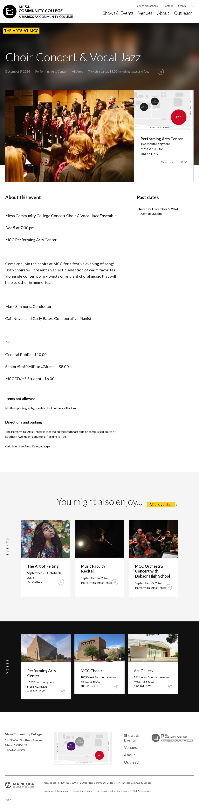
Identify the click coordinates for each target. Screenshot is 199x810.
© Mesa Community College (97, 782)
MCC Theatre (93, 670)
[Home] (38, 11)
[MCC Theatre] (71, 748)
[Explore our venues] (83, 764)
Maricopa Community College (135, 782)
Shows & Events (118, 13)
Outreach (183, 13)
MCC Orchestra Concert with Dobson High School (152, 571)
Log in (8, 799)
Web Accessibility (142, 790)
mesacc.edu (50, 782)
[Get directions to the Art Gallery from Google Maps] (170, 687)
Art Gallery (143, 670)
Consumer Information (56, 790)
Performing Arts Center (51, 71)
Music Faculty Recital (93, 568)
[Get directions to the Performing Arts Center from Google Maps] (63, 692)
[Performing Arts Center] (103, 758)
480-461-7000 (68, 782)
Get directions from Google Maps (27, 446)
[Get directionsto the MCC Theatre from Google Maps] (116, 687)
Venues (145, 13)
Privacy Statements (82, 790)
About (163, 13)
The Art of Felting (43, 566)
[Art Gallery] (82, 743)
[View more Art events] (61, 582)
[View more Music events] (161, 72)
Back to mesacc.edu (147, 5)
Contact (168, 5)
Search (182, 5)
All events (160, 504)
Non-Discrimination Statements (112, 790)
